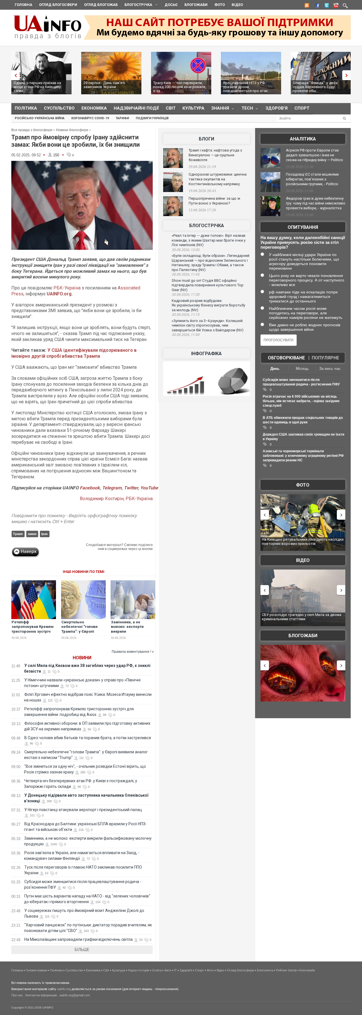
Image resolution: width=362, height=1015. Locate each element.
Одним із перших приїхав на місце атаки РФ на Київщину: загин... (38, 87)
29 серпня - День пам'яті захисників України (104, 85)
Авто (167, 970)
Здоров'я (277, 108)
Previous (14, 75)
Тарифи (122, 118)
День (274, 368)
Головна (23, 5)
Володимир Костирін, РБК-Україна (116, 498)
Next (348, 75)
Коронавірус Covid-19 (90, 118)
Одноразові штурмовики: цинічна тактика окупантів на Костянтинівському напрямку (218, 179)
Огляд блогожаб (101, 5)
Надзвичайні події (136, 108)
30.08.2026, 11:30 (185, 295)
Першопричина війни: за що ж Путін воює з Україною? (214, 200)
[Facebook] (316, 6)
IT (175, 970)
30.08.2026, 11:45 (185, 274)
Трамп (18, 534)
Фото (219, 5)
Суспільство (59, 108)
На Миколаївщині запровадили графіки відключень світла (78, 939)
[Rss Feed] (306, 6)
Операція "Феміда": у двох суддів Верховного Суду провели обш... (315, 87)
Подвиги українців (152, 118)
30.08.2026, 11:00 (185, 335)
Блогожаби (196, 5)
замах (32, 534)
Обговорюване (286, 358)
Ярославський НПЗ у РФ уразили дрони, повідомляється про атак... (246, 87)
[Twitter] (325, 6)
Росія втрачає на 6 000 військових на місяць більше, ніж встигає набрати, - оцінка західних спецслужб (301, 401)
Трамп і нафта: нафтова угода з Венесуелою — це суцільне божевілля (215, 155)
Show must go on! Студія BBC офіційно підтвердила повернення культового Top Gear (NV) (208, 285)
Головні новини (36, 970)
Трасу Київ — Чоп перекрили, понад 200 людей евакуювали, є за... (179, 87)
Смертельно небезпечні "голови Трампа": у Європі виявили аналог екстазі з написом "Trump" (83, 631)
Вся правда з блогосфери (31, 130)
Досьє (171, 5)
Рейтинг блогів (286, 970)
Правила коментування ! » (133, 652)
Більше (82, 949)
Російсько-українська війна (39, 118)
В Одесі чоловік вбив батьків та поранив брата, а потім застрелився (87, 737)
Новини (82, 657)
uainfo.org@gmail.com (74, 995)
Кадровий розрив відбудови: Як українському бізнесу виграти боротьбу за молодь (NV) (208, 305)
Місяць (302, 368)
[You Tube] (335, 6)
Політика (26, 108)
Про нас (17, 995)
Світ (171, 108)
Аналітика (303, 139)
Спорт (301, 108)
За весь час (330, 368)
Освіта (156, 970)
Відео (237, 5)
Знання (218, 109)
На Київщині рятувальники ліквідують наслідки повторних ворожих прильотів (303, 541)
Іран (44, 534)
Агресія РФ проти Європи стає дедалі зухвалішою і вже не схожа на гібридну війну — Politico (314, 155)
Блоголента (265, 970)
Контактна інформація (41, 995)
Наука (132, 970)
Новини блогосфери (72, 130)
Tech (245, 109)
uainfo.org (64, 989)
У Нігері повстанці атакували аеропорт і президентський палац (83, 809)
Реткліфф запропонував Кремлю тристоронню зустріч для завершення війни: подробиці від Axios (33, 631)
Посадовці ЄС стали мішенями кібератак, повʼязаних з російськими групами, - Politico (312, 179)
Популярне (325, 358)
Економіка (94, 108)
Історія (144, 970)
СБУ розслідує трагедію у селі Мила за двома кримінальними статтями (301, 617)
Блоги (206, 139)
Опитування (303, 227)
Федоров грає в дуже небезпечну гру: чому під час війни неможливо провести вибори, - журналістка (315, 203)
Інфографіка (206, 353)
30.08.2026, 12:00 (185, 250)
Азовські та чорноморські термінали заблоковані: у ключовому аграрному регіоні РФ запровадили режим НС (303, 455)
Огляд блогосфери (58, 5)
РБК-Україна (67, 288)
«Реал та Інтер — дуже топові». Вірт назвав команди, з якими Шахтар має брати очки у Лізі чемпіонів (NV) (208, 240)
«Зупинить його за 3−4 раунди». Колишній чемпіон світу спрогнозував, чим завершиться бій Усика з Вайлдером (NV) (208, 325)
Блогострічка (136, 5)
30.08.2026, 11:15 (185, 315)
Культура (193, 108)
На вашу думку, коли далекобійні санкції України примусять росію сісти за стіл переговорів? (302, 242)
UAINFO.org (59, 294)
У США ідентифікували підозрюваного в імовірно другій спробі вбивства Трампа (74, 353)
